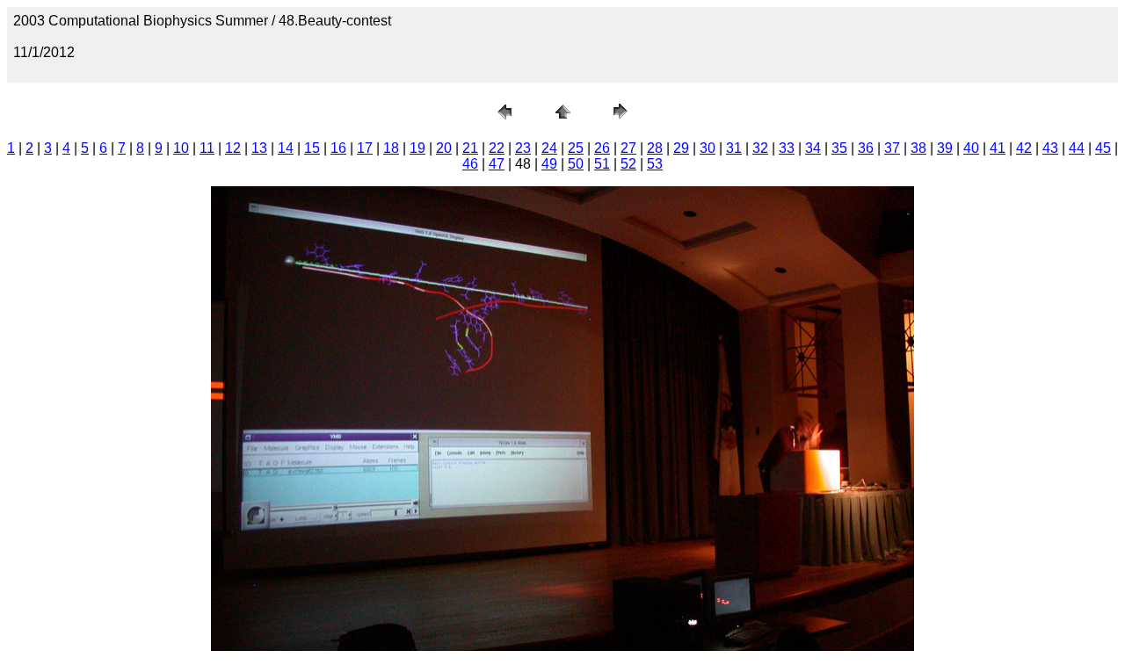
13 (259, 148)
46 (470, 163)
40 (971, 148)
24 (549, 148)
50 (576, 163)
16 (338, 148)
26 (602, 148)
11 (207, 148)
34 (813, 148)
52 (628, 163)
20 (444, 148)
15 (312, 148)
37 (892, 148)
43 (1050, 148)
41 (997, 148)
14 (286, 148)
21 (470, 148)
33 (787, 148)
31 (734, 148)
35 (839, 148)
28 (655, 148)
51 (602, 163)
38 (918, 148)
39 (945, 148)
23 (523, 148)
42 (1024, 148)
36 (866, 148)
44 (1077, 148)
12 (233, 148)
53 (655, 163)
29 (681, 148)
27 (628, 148)
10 (181, 148)
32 (760, 148)
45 (1103, 148)
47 (496, 163)
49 (549, 163)
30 (707, 148)
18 (391, 148)
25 (576, 148)
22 (496, 148)
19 (417, 148)
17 (365, 148)
